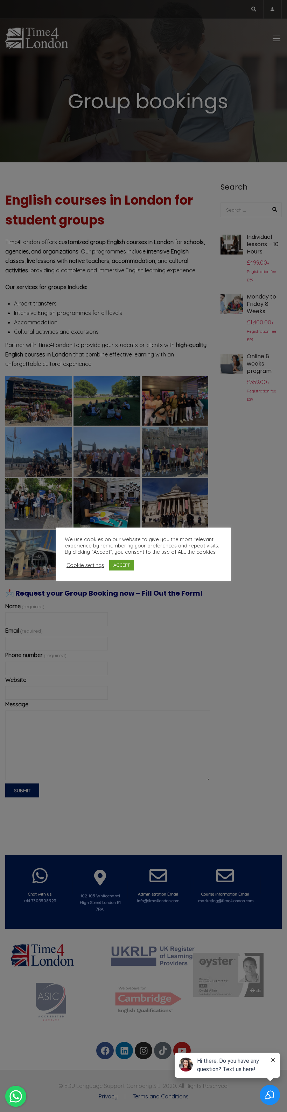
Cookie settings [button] (85, 565)
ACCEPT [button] (121, 565)
